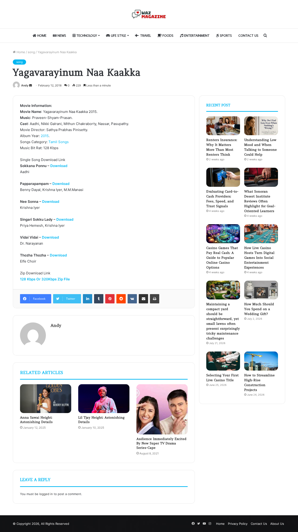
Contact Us (248, 35)
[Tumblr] (98, 298)
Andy (24, 85)
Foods (167, 35)
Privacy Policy (237, 523)
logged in (46, 494)
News (61, 35)
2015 (45, 136)
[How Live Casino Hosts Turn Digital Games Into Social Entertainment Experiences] (261, 233)
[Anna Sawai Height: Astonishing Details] (45, 398)
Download (58, 166)
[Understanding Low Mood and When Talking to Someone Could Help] (261, 125)
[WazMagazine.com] (149, 14)
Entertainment (196, 35)
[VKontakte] (132, 298)
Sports (225, 35)
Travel (145, 35)
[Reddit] (121, 298)
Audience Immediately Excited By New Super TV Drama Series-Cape (161, 443)
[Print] (154, 298)
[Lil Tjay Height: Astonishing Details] (103, 398)
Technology (86, 35)
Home (41, 35)
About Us (277, 523)
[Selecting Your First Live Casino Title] (223, 361)
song (31, 52)
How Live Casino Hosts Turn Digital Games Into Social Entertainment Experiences (259, 257)
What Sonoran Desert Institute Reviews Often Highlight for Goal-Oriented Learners (259, 201)
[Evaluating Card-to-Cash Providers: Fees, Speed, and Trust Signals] (223, 177)
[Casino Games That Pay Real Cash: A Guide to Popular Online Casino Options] (223, 233)
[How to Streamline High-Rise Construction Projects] (261, 361)
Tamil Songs (58, 142)
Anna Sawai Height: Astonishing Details (36, 419)
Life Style (118, 35)
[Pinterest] (110, 298)
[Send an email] (30, 85)
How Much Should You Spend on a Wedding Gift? (259, 309)
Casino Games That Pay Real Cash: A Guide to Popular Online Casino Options (222, 257)
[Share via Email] (143, 298)
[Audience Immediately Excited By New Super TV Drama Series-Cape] (162, 409)
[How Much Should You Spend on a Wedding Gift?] (261, 290)
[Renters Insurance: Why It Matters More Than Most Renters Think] (223, 125)
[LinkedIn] (87, 298)
